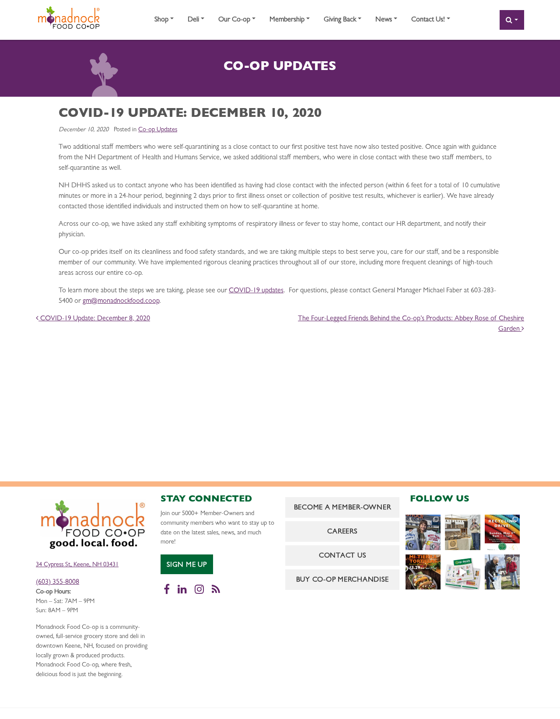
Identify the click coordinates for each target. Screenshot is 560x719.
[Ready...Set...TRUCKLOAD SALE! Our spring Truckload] (423, 532)
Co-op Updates (157, 130)
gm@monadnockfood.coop (121, 301)
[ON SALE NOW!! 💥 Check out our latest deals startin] (462, 571)
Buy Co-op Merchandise (342, 580)
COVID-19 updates (256, 291)
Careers (342, 532)
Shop (161, 20)
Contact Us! (428, 20)
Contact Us (342, 556)
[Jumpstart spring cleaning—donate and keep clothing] (502, 532)
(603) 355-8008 (57, 582)
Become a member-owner (342, 508)
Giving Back (340, 20)
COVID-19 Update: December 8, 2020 (94, 319)
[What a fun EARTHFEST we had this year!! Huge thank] (502, 571)
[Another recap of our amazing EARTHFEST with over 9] (462, 532)
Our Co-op (234, 20)
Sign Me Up (187, 565)
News (383, 20)
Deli (193, 20)
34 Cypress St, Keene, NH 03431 (77, 565)
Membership (287, 20)
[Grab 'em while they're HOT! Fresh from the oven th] (423, 571)
